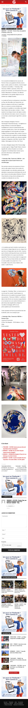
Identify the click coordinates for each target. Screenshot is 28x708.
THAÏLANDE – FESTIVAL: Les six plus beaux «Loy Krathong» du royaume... (18, 667)
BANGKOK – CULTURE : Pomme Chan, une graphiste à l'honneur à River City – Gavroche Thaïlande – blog (16, 501)
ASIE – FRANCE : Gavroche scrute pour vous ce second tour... (18, 644)
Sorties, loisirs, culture (11, 28)
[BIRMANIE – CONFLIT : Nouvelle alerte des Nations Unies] (5, 653)
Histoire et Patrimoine (19, 704)
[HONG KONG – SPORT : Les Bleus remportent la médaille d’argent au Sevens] (5, 638)
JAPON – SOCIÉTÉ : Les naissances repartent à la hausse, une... (20, 591)
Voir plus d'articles (13, 672)
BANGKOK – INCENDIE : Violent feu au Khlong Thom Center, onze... (7, 591)
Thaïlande (20, 28)
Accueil (3, 5)
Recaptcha (3, 541)
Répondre (8, 508)
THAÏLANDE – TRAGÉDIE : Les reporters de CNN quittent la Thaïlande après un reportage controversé (21, 469)
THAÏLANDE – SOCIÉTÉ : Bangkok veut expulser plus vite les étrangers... (7, 606)
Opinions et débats (8, 703)
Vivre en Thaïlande (18, 703)
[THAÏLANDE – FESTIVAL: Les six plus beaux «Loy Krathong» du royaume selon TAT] (5, 667)
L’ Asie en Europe (8, 704)
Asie (16, 702)
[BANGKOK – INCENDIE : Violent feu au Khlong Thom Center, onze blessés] (7, 584)
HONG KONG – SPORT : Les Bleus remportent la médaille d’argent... (18, 637)
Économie (20, 702)
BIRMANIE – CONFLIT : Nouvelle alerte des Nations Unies (17, 652)
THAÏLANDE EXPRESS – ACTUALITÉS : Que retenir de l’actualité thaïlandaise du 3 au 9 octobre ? (7, 469)
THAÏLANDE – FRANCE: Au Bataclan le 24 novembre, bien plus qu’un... (18, 660)
